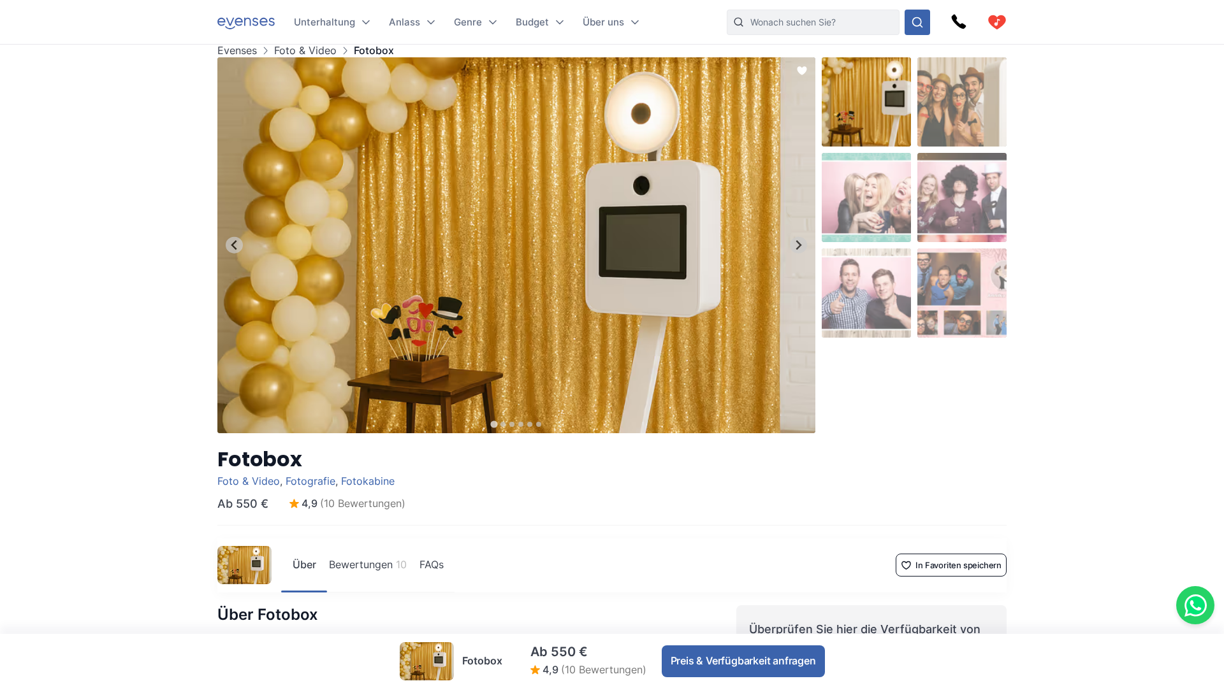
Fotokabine (368, 481)
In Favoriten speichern (958, 565)
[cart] (997, 22)
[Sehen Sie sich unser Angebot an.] (917, 22)
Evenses (237, 51)
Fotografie (310, 481)
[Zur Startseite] (246, 22)
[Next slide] (798, 245)
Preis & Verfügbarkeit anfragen (743, 660)
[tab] (493, 423)
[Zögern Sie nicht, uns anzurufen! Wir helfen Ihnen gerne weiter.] (958, 22)
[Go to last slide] (234, 245)
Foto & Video (305, 51)
